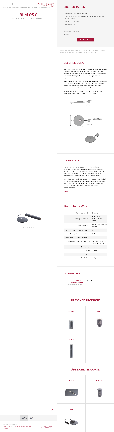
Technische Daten (99, 50)
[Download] (96, 281)
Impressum (18, 426)
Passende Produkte (76, 52)
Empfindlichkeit (83, 225)
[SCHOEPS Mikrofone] (46, 5)
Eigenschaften (65, 50)
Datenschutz (27, 426)
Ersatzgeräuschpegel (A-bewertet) (77, 230)
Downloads (64, 52)
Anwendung (87, 50)
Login (6, 428)
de (13, 4)
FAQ (5, 426)
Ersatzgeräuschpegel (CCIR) (79, 234)
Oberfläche (84, 258)
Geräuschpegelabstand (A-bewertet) (76, 237)
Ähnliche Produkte (90, 52)
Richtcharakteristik (82, 213)
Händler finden (85, 40)
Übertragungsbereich (81, 219)
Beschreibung (76, 50)
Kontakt (10, 426)
